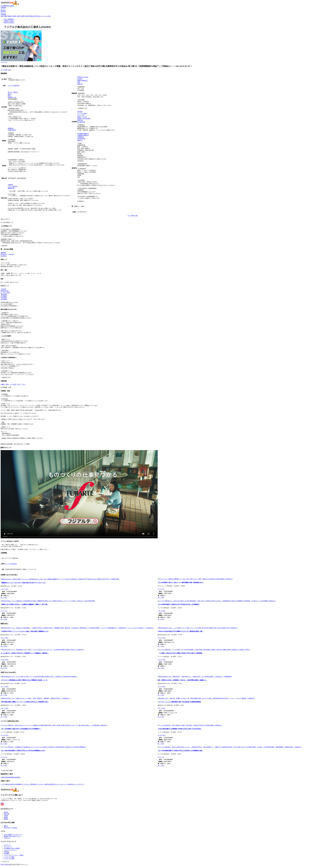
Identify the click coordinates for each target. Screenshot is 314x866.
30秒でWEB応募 (5, 864)
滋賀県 (10, 16)
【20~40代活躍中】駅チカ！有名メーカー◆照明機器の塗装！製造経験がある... (181, 582)
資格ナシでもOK (82, 117)
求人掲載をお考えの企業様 (12, 848)
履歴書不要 (11, 188)
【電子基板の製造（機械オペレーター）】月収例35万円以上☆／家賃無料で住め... (25, 701)
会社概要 (6, 853)
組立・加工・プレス (20, 384)
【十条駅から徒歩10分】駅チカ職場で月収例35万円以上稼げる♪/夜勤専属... (180, 653)
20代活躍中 (4, 296)
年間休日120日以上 (82, 77)
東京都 (6, 812)
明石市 (14, 130)
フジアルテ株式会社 (14, 85)
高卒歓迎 (80, 111)
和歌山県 (31, 16)
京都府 (14, 16)
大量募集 (10, 184)
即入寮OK (4, 256)
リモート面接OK (13, 186)
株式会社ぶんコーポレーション (59, 784)
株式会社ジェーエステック (76, 784)
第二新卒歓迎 (81, 122)
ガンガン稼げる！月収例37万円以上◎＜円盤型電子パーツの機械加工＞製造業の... (25, 653)
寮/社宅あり (38, 16)
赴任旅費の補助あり (83, 133)
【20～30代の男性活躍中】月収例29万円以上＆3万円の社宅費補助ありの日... (23, 750)
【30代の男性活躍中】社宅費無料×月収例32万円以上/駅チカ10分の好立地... (180, 728)
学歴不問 (80, 120)
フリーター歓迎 (81, 113)
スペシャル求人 (46, 16)
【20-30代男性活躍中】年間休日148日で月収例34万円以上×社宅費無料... (179, 604)
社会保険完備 (81, 138)
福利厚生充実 (5, 290)
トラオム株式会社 (6, 784)
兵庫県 (23, 16)
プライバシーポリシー (10, 850)
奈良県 (27, 16)
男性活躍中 (4, 294)
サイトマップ (8, 846)
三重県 (6, 16)
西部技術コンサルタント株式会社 (40, 784)
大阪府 (18, 16)
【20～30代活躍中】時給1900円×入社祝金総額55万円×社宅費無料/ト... (21, 728)
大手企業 (3, 289)
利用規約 (6, 851)
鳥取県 (10, 777)
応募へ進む (8, 70)
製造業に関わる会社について (12, 836)
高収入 (10, 94)
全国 (2, 16)
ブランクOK (80, 115)
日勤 (78, 82)
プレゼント (7, 845)
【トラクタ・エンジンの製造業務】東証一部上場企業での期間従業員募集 (179, 701)
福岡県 (6, 819)
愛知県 (6, 817)
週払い (10, 95)
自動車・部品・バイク (7, 384)
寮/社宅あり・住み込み (7, 254)
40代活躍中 (4, 299)
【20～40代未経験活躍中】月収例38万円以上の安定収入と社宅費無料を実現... (180, 750)
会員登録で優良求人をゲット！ (19, 864)
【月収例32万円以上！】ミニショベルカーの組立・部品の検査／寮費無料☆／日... (25, 631)
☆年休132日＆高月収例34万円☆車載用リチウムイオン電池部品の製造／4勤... (180, 631)
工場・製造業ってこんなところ (13, 834)
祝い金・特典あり (13, 92)
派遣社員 (80, 84)
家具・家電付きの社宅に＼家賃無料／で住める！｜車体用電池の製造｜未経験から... (182, 680)
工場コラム (7, 838)
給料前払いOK (12, 97)
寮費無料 (3, 252)
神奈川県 (6, 814)
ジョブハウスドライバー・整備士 (14, 855)
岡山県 (14, 777)
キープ (3, 70)
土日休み (80, 78)
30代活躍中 (4, 297)
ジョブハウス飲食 (9, 858)
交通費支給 (80, 137)
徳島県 (18, 777)
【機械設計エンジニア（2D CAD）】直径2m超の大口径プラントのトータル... (23, 582)
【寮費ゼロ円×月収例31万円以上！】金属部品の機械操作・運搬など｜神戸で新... (24, 604)
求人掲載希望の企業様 (7, 6)
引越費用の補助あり (83, 135)
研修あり (80, 140)
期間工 (6, 826)
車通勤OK (11, 128)
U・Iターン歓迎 (5, 292)
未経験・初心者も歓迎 (83, 118)
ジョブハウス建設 (9, 857)
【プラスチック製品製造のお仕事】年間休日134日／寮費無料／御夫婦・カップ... (24, 680)
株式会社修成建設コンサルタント (21, 784)
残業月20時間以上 (82, 80)
